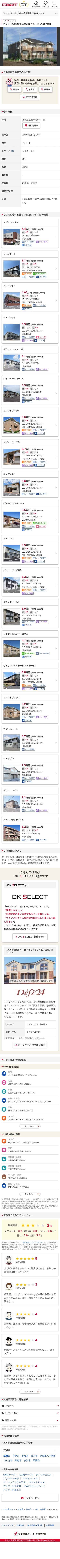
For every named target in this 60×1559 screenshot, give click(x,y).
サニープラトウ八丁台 (14, 1482)
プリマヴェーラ (11, 1478)
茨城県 (7, 1450)
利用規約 (20, 1525)
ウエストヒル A (36, 1482)
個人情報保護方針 (35, 1525)
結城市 (47, 89)
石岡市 (36, 1460)
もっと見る (29, 1391)
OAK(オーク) (9, 1475)
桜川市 (34, 1456)
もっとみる (29, 1126)
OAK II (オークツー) (34, 1486)
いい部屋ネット (8, 1509)
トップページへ (31, 1498)
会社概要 (50, 1525)
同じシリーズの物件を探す (31, 1045)
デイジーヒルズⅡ (12, 1490)
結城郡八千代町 (48, 1456)
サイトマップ (7, 1525)
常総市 (18, 1460)
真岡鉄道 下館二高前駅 (34, 199)
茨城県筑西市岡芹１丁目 (33, 120)
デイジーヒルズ (44, 1475)
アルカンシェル (30, 1478)
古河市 (27, 1460)
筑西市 (16, 89)
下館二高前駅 (31, 97)
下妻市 (31, 89)
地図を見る (33, 125)
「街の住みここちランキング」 (32, 1242)
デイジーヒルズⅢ (12, 1486)
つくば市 (8, 1460)
